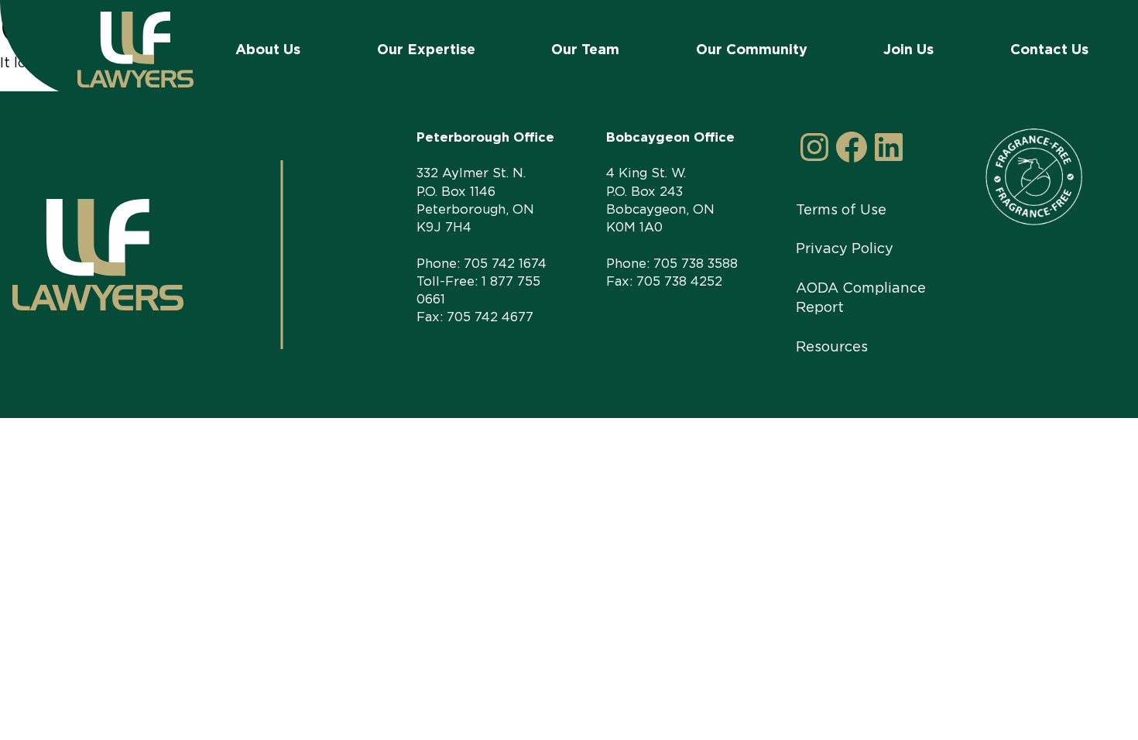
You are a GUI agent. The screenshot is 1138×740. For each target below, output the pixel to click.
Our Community (751, 49)
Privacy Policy (844, 248)
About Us (267, 49)
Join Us (908, 49)
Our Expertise (426, 49)
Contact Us (1049, 49)
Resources (832, 346)
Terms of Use (841, 209)
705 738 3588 (695, 263)
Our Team (585, 49)
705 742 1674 (505, 263)
